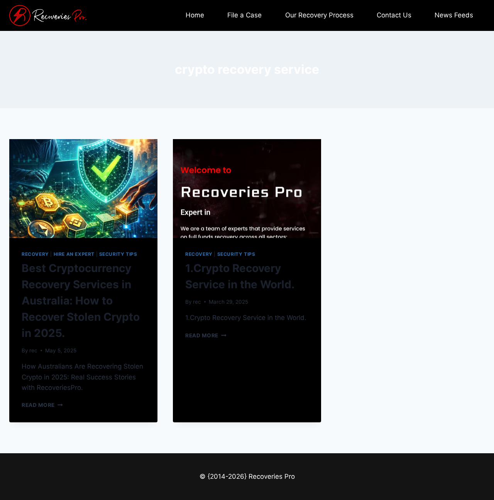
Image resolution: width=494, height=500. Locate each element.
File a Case (244, 15)
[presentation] (83, 188)
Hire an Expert (74, 254)
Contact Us (394, 15)
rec (33, 350)
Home (195, 15)
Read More (42, 405)
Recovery (35, 254)
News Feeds (454, 15)
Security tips (118, 254)
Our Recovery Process (319, 15)
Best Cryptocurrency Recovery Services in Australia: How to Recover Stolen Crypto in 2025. (81, 301)
